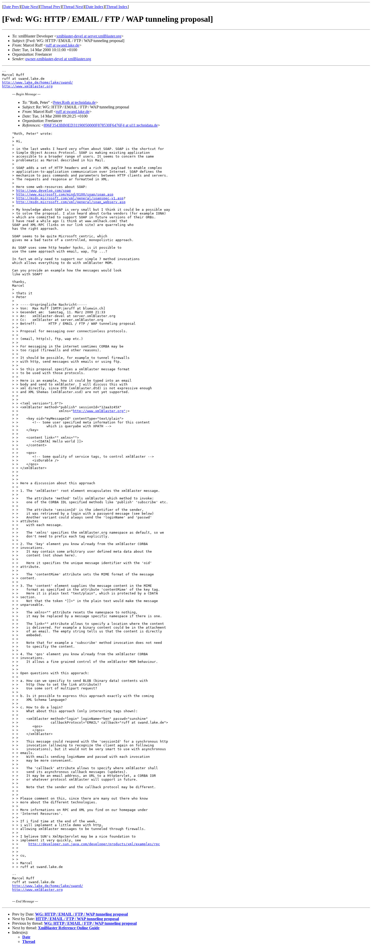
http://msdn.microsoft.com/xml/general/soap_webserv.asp (71, 202)
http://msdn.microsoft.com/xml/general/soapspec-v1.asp (69, 198)
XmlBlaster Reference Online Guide (68, 928)
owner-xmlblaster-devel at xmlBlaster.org (58, 59)
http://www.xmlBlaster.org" (99, 411)
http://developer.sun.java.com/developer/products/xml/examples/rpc (94, 844)
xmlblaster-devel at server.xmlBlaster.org (88, 36)
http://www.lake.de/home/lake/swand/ (37, 82)
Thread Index (117, 7)
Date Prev (11, 7)
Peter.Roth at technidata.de (74, 102)
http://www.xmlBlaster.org (27, 86)
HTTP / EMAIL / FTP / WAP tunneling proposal (77, 919)
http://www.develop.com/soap (43, 190)
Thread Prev (50, 7)
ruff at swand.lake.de (62, 45)
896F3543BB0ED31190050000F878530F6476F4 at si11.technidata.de (101, 125)
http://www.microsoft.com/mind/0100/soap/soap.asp (64, 194)
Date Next (30, 7)
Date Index (95, 7)
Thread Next (73, 7)
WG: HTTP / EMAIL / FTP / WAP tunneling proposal (81, 914)
